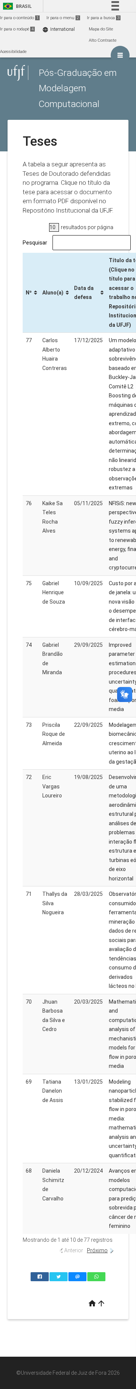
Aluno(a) (52, 293)
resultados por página (86, 227)
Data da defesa (84, 292)
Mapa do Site (101, 29)
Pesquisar (35, 243)
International (58, 29)
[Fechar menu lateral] (120, 55)
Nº (29, 293)
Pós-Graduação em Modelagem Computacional (78, 88)
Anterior (73, 1250)
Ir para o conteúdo (19, 17)
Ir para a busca (103, 17)
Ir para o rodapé (17, 29)
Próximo (97, 1250)
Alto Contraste (102, 40)
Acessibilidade (13, 51)
